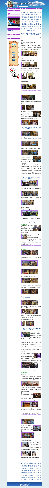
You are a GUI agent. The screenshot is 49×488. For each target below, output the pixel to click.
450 (26, 23)
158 (32, 465)
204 (32, 16)
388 (32, 21)
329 (40, 19)
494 (24, 24)
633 (25, 28)
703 (31, 30)
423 (22, 22)
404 (26, 472)
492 (22, 24)
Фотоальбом (27, 8)
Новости (12, 8)
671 (38, 479)
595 (32, 477)
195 (24, 16)
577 (36, 26)
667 (34, 479)
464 (38, 23)
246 (28, 17)
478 (30, 474)
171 (23, 15)
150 (25, 465)
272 (31, 18)
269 (28, 18)
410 (31, 472)
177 (28, 15)
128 (26, 14)
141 (37, 14)
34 (21, 12)
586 (24, 477)
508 (36, 24)
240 (23, 17)
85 (32, 463)
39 (24, 12)
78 (28, 463)
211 (38, 16)
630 (22, 28)
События (9, 13)
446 (22, 23)
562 (23, 26)
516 (23, 25)
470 (23, 474)
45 (28, 12)
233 (37, 467)
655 (24, 479)
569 (29, 26)
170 (22, 15)
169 (21, 15)
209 (36, 16)
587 (25, 477)
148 (23, 465)
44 (27, 12)
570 (30, 26)
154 (28, 465)
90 (35, 463)
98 (40, 463)
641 (32, 28)
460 (34, 23)
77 (27, 463)
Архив (9, 14)
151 (26, 465)
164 (37, 465)
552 (34, 476)
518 (25, 25)
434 (32, 22)
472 (25, 474)
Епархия (23, 8)
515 (22, 25)
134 (31, 14)
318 (31, 19)
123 (21, 14)
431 (29, 22)
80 (29, 463)
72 (24, 463)
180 (31, 15)
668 (35, 479)
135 (32, 14)
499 (28, 24)
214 (40, 16)
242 (25, 17)
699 (28, 30)
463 (37, 23)
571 (31, 26)
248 (30, 17)
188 (38, 15)
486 (37, 474)
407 (28, 472)
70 (23, 463)
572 (32, 26)
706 (34, 30)
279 (37, 18)
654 (23, 479)
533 (38, 25)
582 (40, 26)
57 (35, 12)
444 (40, 22)
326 (38, 19)
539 (23, 476)
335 (26, 470)
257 (38, 17)
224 (29, 467)
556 (38, 476)
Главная (9, 8)
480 (32, 474)
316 (29, 19)
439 (36, 22)
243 (26, 17)
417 (37, 472)
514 (21, 25)
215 (21, 467)
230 (34, 467)
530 (35, 25)
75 (26, 463)
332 (23, 470)
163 (36, 465)
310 (24, 19)
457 (32, 23)
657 (26, 479)
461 (35, 23)
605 (40, 477)
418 (38, 472)
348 (37, 470)
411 (32, 472)
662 (30, 479)
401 (23, 472)
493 (23, 24)
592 (29, 477)
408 (29, 472)
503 (32, 24)
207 (34, 16)
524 (30, 25)
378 (23, 21)
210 (37, 16)
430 (28, 22)
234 (38, 467)
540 (24, 476)
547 (30, 476)
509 (37, 24)
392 (35, 21)
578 (37, 26)
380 (25, 21)
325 (37, 19)
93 (37, 463)
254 (35, 17)
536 (40, 25)
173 (25, 15)
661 (29, 479)
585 (23, 477)
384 (28, 21)
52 (32, 12)
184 (34, 15)
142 (38, 14)
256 (37, 17)
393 (36, 21)
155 (29, 465)
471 (24, 474)
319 (32, 19)
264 (24, 18)
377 (22, 21)
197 (26, 16)
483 (34, 474)
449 (25, 23)
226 (31, 467)
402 (24, 472)
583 (21, 477)
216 (22, 467)
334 (25, 470)
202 (30, 16)
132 (29, 14)
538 (22, 476)
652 (21, 479)
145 (40, 14)
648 (38, 28)
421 (40, 472)
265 (25, 18)
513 (40, 24)
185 (35, 15)
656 (25, 479)
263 (23, 18)
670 (37, 479)
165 (38, 465)
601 (37, 477)
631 (23, 28)
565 (26, 26)
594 (31, 477)
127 (25, 14)
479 (31, 474)
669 (36, 479)
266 (26, 18)
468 (21, 474)
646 (36, 28)
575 (34, 26)
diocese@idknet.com (23, 484)
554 (36, 476)
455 (30, 23)
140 (36, 14)
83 (31, 463)
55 (34, 12)
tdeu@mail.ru (27, 484)
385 (29, 21)
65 (40, 12)
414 (34, 472)
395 (38, 21)
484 (35, 474)
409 (30, 472)
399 (21, 472)
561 (22, 26)
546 (29, 476)
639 (30, 28)
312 (26, 19)
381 (26, 21)
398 (40, 21)
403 (25, 472)
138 (34, 14)
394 (37, 21)
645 (35, 28)
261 (21, 18)
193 (22, 16)
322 (34, 19)
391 (34, 21)
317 (30, 19)
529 (34, 25)
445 (21, 23)
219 (25, 467)
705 (33, 30)
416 (36, 472)
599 (35, 477)
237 (40, 467)
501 (30, 24)
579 (38, 26)
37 (23, 12)
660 (28, 479)
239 (22, 17)
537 (21, 476)
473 (26, 474)
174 (26, 15)
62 (38, 12)
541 (25, 476)
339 (29, 470)
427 (26, 22)
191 (40, 15)
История (16, 8)
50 (31, 12)
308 (22, 19)
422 (21, 22)
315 (28, 19)
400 (22, 472)
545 (28, 476)
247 (29, 17)
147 (22, 465)
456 (31, 23)
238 (21, 17)
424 (23, 22)
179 (30, 15)
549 (32, 476)
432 (30, 22)
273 (32, 18)
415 (35, 472)
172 (24, 15)
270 (29, 18)
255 (36, 17)
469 (22, 474)
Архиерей (19, 8)
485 (36, 474)
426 (25, 22)
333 (24, 470)
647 (37, 28)
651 (40, 28)
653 (22, 479)
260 (40, 17)
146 (21, 465)
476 (28, 474)
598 (34, 477)
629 (21, 28)
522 (28, 25)
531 (36, 25)
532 (37, 25)
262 (22, 18)
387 (31, 21)
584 (22, 477)
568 (28, 26)
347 (36, 470)
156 (30, 465)
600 (36, 477)
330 (21, 470)
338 (28, 470)
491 (21, 24)
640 (31, 28)
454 (29, 23)
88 (34, 463)
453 (28, 23)
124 (22, 14)
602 (38, 477)
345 (34, 470)
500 (29, 24)
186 (36, 15)
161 (34, 465)
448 (24, 23)
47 (29, 12)
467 (40, 23)
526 (32, 25)
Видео (30, 8)
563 (24, 26)
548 (31, 476)
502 (31, 24)
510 (38, 24)
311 (25, 19)
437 (34, 22)
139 (35, 14)
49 (30, 12)
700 (29, 30)
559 (40, 476)
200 (28, 16)
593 (30, 477)
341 (31, 470)
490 (40, 474)
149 (24, 465)
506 (34, 24)
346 (35, 470)
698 (27, 30)
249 (31, 17)
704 (32, 30)
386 (30, 21)
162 (35, 465)
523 (29, 25)
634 (26, 28)
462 (36, 23)
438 (35, 22)
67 (21, 463)
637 (28, 28)
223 (28, 467)
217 (23, 467)
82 (30, 463)
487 (38, 474)
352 (40, 470)
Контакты (37, 8)
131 (28, 14)
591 (28, 477)
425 (24, 22)
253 (34, 17)
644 (34, 28)
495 (25, 24)
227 (32, 467)
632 (24, 28)
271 (30, 18)
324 (36, 19)
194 (23, 16)
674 (40, 479)
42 (26, 12)
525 (31, 25)
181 (32, 15)
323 (35, 19)
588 (26, 477)
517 (24, 25)
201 (29, 16)
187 (37, 15)
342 (32, 470)
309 (23, 19)
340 (30, 470)
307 (21, 19)
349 (38, 470)
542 (26, 476)
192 (21, 16)
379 (24, 21)
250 (32, 17)
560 (21, 26)
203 (31, 16)
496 (26, 24)
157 (31, 465)
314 (27, 19)
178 (29, 15)
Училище (33, 8)
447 (23, 23)
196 (25, 16)
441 (38, 22)
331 (22, 470)
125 (23, 14)
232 (36, 467)
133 (30, 14)
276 (34, 18)
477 (29, 474)
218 (24, 467)
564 (25, 26)
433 (31, 22)
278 (36, 18)
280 (38, 18)
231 (35, 467)
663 (31, 479)
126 (24, 14)
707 (35, 30)
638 (29, 28)
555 (37, 476)
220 (26, 467)
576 (35, 26)
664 (32, 479)
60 (37, 12)
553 (35, 476)
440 (37, 22)
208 (35, 16)
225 (30, 467)
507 (35, 24)
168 (40, 465)
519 (26, 25)
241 (24, 17)
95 (38, 463)
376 (21, 21)
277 (35, 18)
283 (40, 18)
